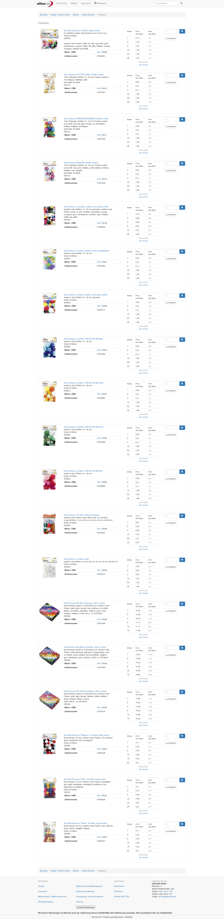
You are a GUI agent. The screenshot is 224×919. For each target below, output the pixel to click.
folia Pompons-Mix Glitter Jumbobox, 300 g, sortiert (85, 647)
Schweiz (117, 896)
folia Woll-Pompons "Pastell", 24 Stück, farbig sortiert (85, 823)
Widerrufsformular (59, 896)
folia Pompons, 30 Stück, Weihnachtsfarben (82, 515)
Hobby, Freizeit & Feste (60, 14)
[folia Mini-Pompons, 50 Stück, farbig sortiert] (49, 39)
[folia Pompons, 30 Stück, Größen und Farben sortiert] (49, 303)
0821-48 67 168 (165, 891)
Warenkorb (101, 3)
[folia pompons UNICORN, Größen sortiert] (49, 171)
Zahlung (79, 901)
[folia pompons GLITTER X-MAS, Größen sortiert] (49, 83)
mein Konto (85, 3)
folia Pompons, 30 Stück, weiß (76, 559)
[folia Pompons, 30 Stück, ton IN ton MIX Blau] (49, 347)
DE (123, 896)
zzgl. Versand (143, 64)
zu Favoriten (171, 38)
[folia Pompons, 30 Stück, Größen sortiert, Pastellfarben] (49, 259)
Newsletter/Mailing (45, 901)
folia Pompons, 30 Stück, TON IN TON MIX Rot (83, 471)
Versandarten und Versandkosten (89, 896)
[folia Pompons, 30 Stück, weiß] (49, 568)
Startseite (44, 14)
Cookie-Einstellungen (85, 907)
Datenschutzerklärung (85, 891)
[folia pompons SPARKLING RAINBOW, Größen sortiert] (49, 127)
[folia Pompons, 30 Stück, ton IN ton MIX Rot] (49, 480)
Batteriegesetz (96, 886)
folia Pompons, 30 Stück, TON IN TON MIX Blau (83, 338)
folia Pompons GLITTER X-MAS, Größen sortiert (84, 74)
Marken (74, 3)
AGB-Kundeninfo (83, 886)
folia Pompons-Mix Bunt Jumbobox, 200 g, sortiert (84, 603)
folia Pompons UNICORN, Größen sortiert (81, 162)
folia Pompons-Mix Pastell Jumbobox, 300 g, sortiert (85, 691)
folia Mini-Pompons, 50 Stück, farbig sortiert (82, 30)
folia (98, 52)
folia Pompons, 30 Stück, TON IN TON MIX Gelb (83, 382)
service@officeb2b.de (167, 896)
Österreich (118, 891)
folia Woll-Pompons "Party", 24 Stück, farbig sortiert (85, 779)
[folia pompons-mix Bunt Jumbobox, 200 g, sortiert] (49, 612)
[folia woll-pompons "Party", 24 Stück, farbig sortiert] (49, 788)
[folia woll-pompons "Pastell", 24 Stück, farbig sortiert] (49, 832)
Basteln (76, 14)
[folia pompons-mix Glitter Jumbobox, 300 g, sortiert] (49, 656)
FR (127, 896)
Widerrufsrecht (44, 896)
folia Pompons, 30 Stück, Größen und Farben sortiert (85, 294)
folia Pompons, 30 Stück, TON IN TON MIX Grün (84, 426)
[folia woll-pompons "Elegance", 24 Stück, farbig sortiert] (49, 744)
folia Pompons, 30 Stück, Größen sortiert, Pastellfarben (86, 250)
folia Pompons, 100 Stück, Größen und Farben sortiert (86, 206)
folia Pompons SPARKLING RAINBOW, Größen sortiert (86, 118)
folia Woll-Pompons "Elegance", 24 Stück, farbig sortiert (86, 735)
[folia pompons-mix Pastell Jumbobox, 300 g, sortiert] (49, 700)
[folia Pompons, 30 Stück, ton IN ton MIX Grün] (49, 435)
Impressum (42, 891)
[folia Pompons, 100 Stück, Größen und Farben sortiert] (49, 215)
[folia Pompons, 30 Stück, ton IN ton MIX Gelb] (49, 391)
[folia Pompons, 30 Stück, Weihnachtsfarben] (49, 524)
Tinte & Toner (61, 3)
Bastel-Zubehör (88, 14)
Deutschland (119, 886)
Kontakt (41, 886)
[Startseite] (45, 3)
